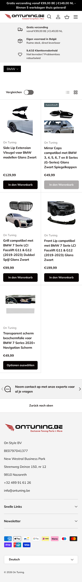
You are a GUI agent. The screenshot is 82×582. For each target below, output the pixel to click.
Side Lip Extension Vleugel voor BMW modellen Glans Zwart (19, 152)
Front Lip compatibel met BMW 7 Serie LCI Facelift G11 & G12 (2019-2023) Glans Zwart (60, 250)
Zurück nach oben (41, 405)
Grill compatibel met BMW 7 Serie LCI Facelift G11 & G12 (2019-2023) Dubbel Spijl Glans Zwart (19, 250)
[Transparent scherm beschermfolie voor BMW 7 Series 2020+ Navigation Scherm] (20, 305)
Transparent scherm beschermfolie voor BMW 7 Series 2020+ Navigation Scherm (19, 340)
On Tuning (18, 572)
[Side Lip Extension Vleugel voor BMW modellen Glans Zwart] (20, 120)
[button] (66, 17)
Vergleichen (14, 92)
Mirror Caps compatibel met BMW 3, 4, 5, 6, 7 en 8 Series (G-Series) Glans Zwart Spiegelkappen (61, 157)
